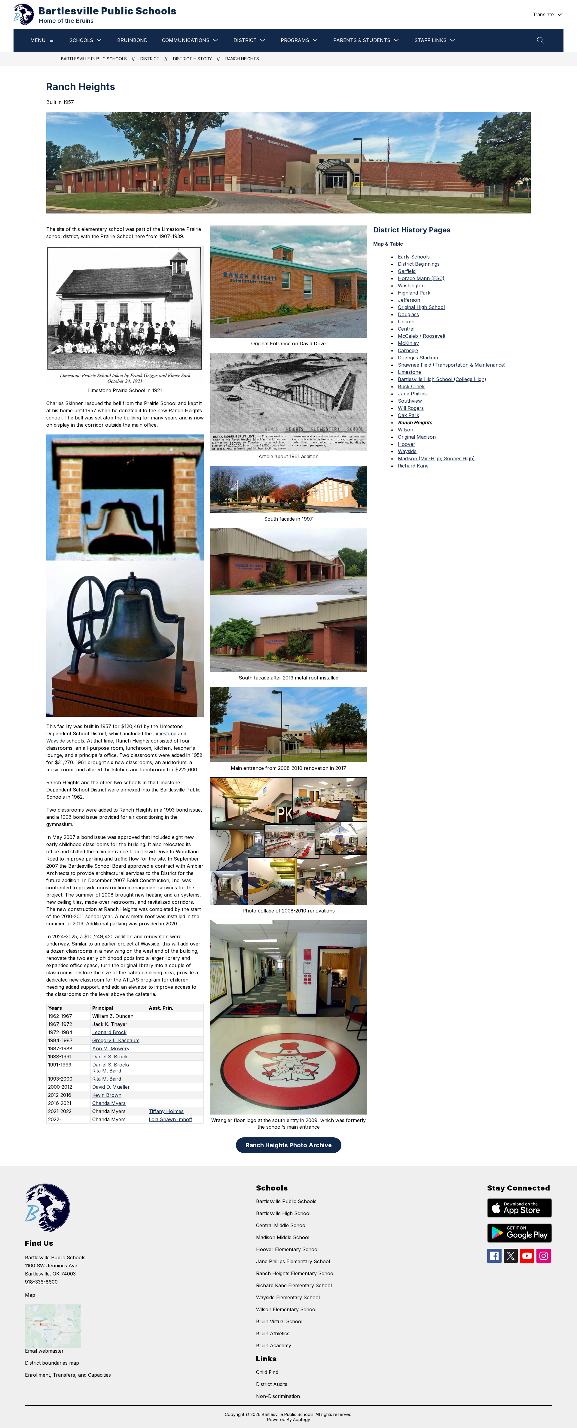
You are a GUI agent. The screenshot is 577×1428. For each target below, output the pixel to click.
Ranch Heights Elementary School (295, 1273)
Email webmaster (44, 1351)
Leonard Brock (109, 1032)
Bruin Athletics (272, 1333)
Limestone (164, 734)
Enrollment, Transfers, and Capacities (68, 1375)
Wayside (55, 741)
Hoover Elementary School (287, 1249)
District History (192, 58)
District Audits (271, 1384)
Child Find (267, 1372)
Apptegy (301, 1419)
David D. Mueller (111, 1087)
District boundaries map (52, 1363)
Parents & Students (361, 40)
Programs (295, 40)
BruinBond (132, 40)
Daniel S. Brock (110, 1057)
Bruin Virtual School (279, 1321)
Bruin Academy (273, 1345)
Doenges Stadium (418, 358)
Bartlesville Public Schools (94, 58)
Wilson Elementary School (286, 1309)
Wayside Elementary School (288, 1297)
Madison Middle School (282, 1237)
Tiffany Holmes (166, 1111)
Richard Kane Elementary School (294, 1285)
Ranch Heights (242, 58)
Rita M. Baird (106, 1071)
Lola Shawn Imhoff (170, 1119)
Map (30, 1295)
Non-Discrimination (278, 1396)
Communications (185, 40)
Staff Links (430, 40)
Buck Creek (411, 386)
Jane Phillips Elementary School (293, 1261)
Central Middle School (281, 1225)
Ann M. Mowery (111, 1048)
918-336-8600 (41, 1282)
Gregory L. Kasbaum (115, 1040)
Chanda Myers (109, 1103)
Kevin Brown (106, 1095)
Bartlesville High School (283, 1213)
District (245, 40)
